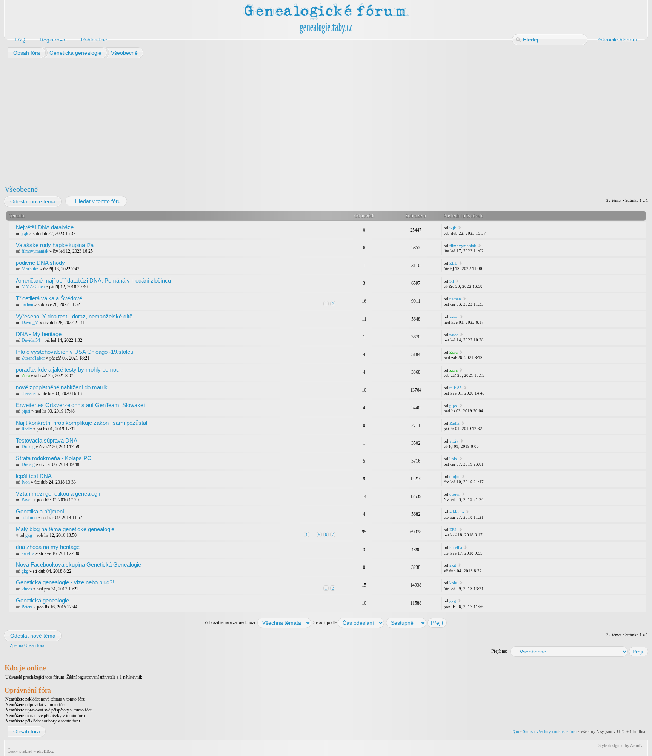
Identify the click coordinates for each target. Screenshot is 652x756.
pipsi (26, 411)
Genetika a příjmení (40, 511)
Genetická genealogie (42, 600)
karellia (28, 553)
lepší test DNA (34, 476)
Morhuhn (30, 269)
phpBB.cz (45, 751)
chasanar (29, 393)
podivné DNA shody (40, 263)
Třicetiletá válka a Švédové (49, 298)
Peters (27, 607)
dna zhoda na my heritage (48, 547)
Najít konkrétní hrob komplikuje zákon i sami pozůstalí (82, 422)
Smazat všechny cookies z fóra (550, 731)
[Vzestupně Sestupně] (416, 622)
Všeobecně (21, 189)
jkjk (25, 233)
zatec (453, 317)
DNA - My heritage (39, 334)
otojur (454, 476)
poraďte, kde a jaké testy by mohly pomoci (68, 369)
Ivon (26, 482)
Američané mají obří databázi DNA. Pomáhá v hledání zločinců (93, 280)
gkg (28, 535)
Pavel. (27, 499)
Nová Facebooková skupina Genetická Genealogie (78, 564)
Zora (453, 352)
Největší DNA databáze (45, 227)
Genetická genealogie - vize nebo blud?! (65, 582)
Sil (451, 281)
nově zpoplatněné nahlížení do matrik (62, 387)
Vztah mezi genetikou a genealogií (58, 493)
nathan (27, 304)
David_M (30, 322)
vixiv (453, 441)
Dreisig (28, 446)
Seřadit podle (325, 622)
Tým (515, 731)
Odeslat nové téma (32, 201)
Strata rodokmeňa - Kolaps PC (53, 458)
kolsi (453, 458)
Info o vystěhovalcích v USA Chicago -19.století (74, 352)
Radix (27, 429)
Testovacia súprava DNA (46, 440)
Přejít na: (499, 651)
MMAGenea (33, 286)
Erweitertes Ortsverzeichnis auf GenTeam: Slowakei (80, 405)
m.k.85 (455, 388)
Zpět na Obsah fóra (27, 645)
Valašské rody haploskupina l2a (55, 245)
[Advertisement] (231, 120)
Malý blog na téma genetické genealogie (65, 529)
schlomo (29, 517)
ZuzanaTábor (33, 358)
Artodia (636, 745)
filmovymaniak (35, 251)
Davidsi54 (31, 340)
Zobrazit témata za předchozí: (231, 622)
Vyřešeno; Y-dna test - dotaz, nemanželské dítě (74, 316)
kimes (27, 589)
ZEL (453, 263)
